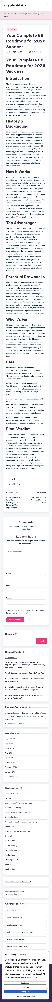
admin (12, 479)
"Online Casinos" (12, 793)
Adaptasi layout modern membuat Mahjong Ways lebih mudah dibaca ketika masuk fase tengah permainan (25, 716)
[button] (14, 484)
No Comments (36, 52)
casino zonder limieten (14, 891)
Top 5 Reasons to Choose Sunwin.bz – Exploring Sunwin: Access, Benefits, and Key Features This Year (25, 665)
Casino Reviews (11, 817)
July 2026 (9, 743)
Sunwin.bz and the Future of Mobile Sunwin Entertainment (24, 680)
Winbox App (10, 869)
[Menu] (47, 5)
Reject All (25, 987)
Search (9, 634)
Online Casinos (11, 841)
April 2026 (9, 758)
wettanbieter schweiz (16, 939)
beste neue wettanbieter (17, 946)
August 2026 (10, 739)
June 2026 (9, 748)
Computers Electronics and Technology (21, 822)
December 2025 (12, 776)
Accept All (25, 991)
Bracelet (8, 798)
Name (9, 574)
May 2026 (9, 753)
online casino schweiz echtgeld (20, 932)
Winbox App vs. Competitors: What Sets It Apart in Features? (24, 696)
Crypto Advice (15, 5)
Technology (10, 855)
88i (17, 217)
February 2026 (11, 767)
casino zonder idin (14, 918)
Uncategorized (11, 860)
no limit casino (11, 894)
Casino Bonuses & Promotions (17, 812)
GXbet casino (11, 657)
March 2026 (10, 762)
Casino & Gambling (13, 808)
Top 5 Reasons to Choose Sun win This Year (25, 673)
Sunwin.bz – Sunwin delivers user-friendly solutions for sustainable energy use (24, 688)
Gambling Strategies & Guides (17, 831)
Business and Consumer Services (18, 803)
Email (9, 586)
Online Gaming (11, 845)
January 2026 (11, 772)
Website (10, 598)
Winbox (8, 864)
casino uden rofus (14, 925)
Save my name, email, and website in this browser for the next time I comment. (25, 611)
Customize (25, 983)
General (11, 29)
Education (9, 826)
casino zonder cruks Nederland (18, 882)
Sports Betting (11, 850)
